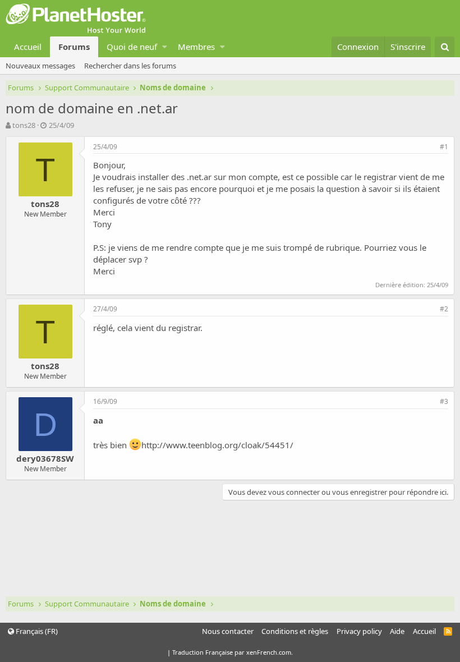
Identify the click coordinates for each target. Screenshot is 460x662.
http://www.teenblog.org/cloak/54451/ (217, 444)
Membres (196, 46)
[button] (164, 46)
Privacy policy (359, 631)
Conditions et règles (294, 631)
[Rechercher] (444, 46)
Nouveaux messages (40, 66)
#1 (444, 146)
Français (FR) (36, 631)
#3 (444, 401)
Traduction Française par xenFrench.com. (232, 652)
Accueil (28, 46)
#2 (444, 309)
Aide (397, 631)
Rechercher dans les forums (130, 66)
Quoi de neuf (132, 46)
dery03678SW (45, 458)
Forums (74, 46)
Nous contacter (228, 631)
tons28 (23, 125)
